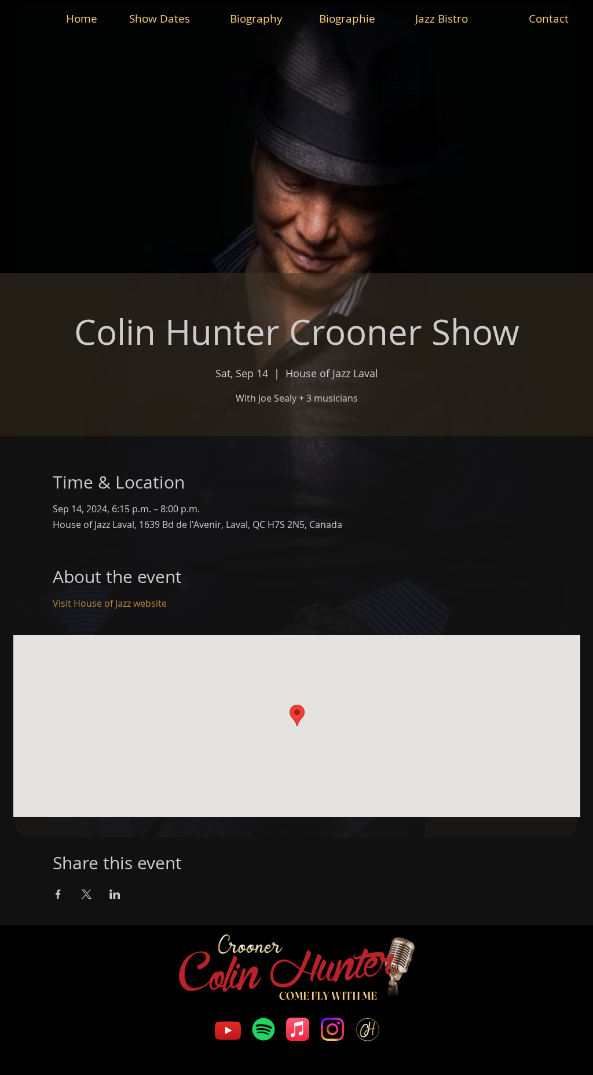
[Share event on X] (86, 894)
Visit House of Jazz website (110, 603)
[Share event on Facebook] (58, 894)
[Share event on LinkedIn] (114, 894)
